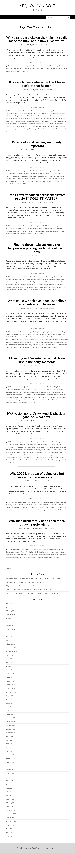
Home (8, 17)
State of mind (50, 123)
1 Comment (48, 89)
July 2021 (9, 740)
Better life (18, 66)
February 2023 (10, 677)
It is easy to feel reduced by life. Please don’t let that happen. (37, 83)
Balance (20, 502)
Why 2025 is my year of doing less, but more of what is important (37, 475)
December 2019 (11, 810)
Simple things (33, 400)
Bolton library (46, 171)
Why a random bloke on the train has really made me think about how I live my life (37, 39)
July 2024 (9, 637)
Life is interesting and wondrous (45, 176)
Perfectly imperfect (12, 457)
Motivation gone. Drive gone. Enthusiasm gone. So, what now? (37, 415)
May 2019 (9, 836)
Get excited (46, 337)
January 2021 (10, 762)
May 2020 (9, 792)
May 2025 (9, 618)
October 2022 (10, 688)
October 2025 (10, 614)
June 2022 (9, 703)
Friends (28, 552)
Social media (34, 287)
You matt (58, 557)
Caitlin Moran (61, 171)
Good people (62, 552)
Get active (42, 447)
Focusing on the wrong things (22, 392)
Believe (20, 332)
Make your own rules (29, 68)
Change (50, 111)
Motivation (58, 339)
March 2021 (10, 755)
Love (52, 554)
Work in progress (36, 289)
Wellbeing (25, 129)
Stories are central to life (22, 181)
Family (35, 113)
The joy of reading (36, 181)
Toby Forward (47, 181)
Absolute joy (22, 387)
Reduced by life (45, 121)
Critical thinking (11, 173)
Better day (11, 66)
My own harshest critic (57, 455)
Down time (60, 504)
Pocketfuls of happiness (24, 178)
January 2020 (10, 806)
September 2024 (11, 633)
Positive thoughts (19, 121)
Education (29, 173)
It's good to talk (11, 554)
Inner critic (21, 449)
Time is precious (61, 400)
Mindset (47, 68)
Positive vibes (10, 287)
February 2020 (10, 803)
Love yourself (27, 118)
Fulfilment (34, 392)
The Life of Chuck (32, 126)
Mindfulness (40, 68)
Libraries (31, 176)
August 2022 (10, 696)
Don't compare (18, 447)
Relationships (38, 231)
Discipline (52, 444)
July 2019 (9, 828)
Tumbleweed (15, 233)
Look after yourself (16, 68)
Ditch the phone (14, 228)
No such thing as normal (28, 284)
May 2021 (9, 747)
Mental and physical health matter (25, 557)
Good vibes (50, 392)
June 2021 (9, 744)
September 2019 (11, 821)
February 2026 (10, 611)
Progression (38, 342)
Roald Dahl (51, 178)
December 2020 (11, 766)
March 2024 (10, 640)
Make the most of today (52, 282)
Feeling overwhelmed (49, 228)
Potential (37, 121)
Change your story (59, 332)
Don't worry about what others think (30, 228)
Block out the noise (51, 226)
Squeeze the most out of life (36, 123)
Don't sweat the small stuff (41, 66)
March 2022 (10, 710)
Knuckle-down (45, 449)
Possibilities (29, 121)
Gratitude (54, 173)
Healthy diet (59, 447)
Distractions (52, 504)
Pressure (30, 231)
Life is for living (42, 116)
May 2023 (9, 666)
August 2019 (10, 825)
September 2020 (11, 777)
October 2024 (10, 629)
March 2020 (10, 799)
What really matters (35, 129)
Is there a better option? (32, 449)
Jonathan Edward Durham (20, 176)
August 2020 (10, 780)
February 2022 (10, 714)
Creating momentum (12, 444)
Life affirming (22, 116)
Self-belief (22, 460)
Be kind (22, 549)
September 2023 (11, 651)
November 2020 (11, 769)
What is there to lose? (24, 347)
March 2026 (10, 607)
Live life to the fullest (16, 339)
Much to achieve (52, 118)
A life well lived (12, 111)
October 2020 (10, 773)
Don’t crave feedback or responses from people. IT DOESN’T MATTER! (36, 196)
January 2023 (10, 681)
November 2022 (11, 685)
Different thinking (11, 113)
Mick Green (36, 45)
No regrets (14, 342)
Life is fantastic (32, 116)
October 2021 (10, 729)
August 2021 (10, 736)
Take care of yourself (54, 287)
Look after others (32, 554)
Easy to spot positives (35, 389)
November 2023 (11, 648)
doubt (12, 337)
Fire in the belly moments (57, 113)
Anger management (24, 442)
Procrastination (48, 457)
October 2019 (10, 817)
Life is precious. (21, 554)
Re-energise (19, 287)
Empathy (36, 173)
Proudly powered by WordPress (28, 848)
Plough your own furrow (19, 231)
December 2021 (11, 721)
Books (54, 171)
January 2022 (10, 718)
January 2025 (10, 622)
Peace (14, 178)
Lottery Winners (29, 339)
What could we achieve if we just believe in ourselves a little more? (36, 302)
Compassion (10, 552)
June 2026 (9, 603)
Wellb (8, 347)
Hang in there (50, 447)
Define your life (27, 66)
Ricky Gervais (42, 178)
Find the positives (43, 113)
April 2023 (9, 670)
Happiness (60, 228)
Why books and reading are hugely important (37, 144)
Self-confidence (26, 344)
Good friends (53, 552)
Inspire (57, 337)
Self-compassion (22, 123)
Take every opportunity (19, 126)
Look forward (47, 452)
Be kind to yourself (24, 111)
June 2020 (9, 788)
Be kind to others (30, 549)
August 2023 (10, 655)
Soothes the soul (60, 178)
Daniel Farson (21, 173)
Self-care (13, 123)
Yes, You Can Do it (37, 5)
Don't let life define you (25, 113)
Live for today (40, 282)
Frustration (53, 66)
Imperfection (13, 449)
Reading (34, 178)
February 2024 (10, 644)
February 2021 (10, 758)
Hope (52, 337)
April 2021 (9, 751)
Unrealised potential (56, 126)
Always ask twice (13, 549)
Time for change (62, 344)
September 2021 (11, 733)
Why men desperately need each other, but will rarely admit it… (37, 522)
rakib (56, 848)
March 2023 (10, 673)
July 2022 (9, 699)
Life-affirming (30, 282)
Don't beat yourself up (39, 334)
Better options (42, 111)
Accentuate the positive (25, 277)
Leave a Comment (46, 45)
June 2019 (9, 832)
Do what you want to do (23, 334)
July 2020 (9, 784)
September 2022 (11, 692)
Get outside (34, 552)
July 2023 (9, 659)
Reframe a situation (57, 68)
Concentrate (21, 504)
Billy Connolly (37, 171)
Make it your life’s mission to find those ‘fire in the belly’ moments (37, 360)
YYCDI (30, 71)
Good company (44, 552)
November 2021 (11, 725)
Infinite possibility (11, 116)
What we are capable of (49, 129)
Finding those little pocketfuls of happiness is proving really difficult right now (37, 248)
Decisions (23, 444)
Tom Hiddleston (44, 126)
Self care (25, 400)
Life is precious (52, 116)
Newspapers (16, 284)
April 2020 (9, 795)
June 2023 (9, 662)
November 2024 (11, 626)
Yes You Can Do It (22, 71)
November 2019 (11, 814)
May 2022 (9, 707)
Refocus (64, 457)
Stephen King (10, 181)
